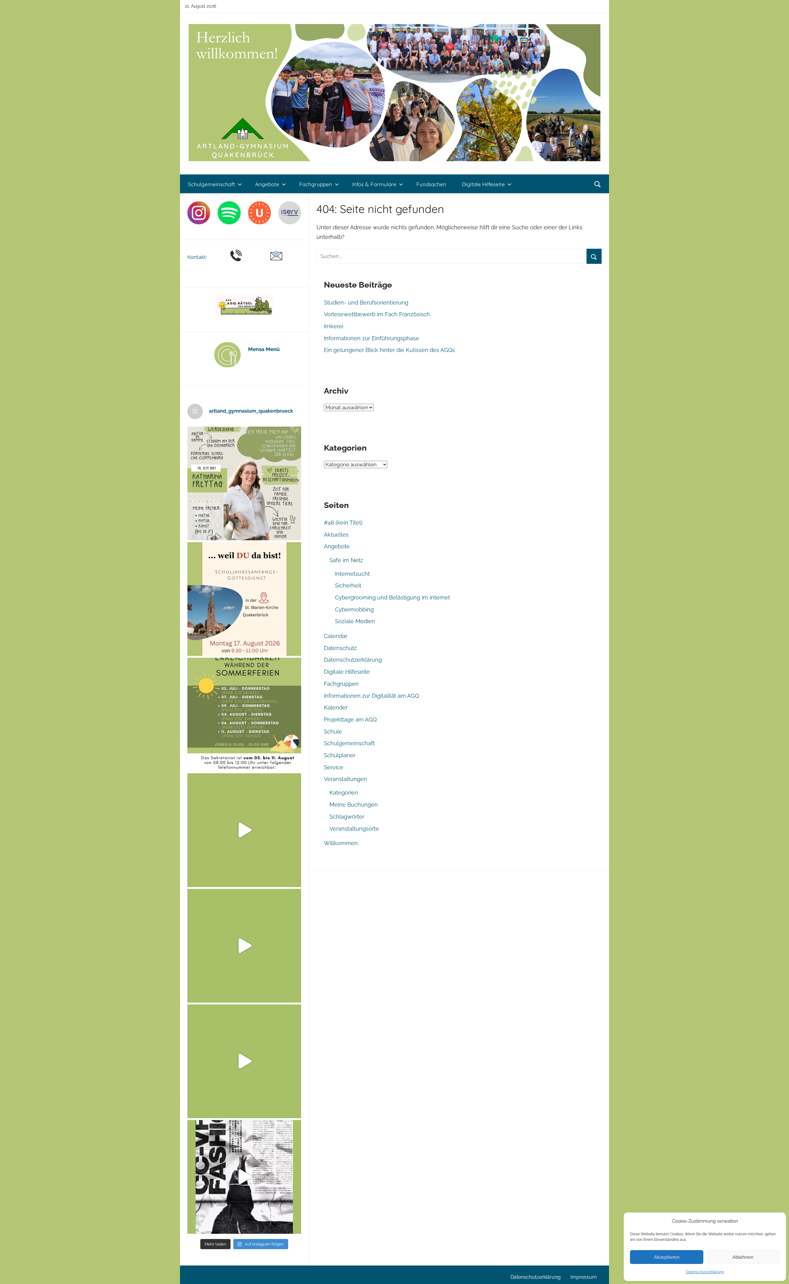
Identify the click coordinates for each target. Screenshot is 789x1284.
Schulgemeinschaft (211, 184)
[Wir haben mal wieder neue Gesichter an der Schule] (244, 483)
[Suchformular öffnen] (598, 184)
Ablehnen (743, 1257)
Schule (333, 731)
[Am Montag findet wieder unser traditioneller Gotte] (244, 599)
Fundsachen (431, 184)
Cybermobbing (354, 609)
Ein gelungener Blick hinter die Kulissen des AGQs (389, 350)
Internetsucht (352, 573)
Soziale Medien (355, 621)
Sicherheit (348, 585)
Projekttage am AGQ (350, 719)
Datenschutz (340, 648)
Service (333, 767)
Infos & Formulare (374, 184)
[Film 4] (244, 946)
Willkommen (341, 843)
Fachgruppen (315, 184)
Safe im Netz (346, 560)
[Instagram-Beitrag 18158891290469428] (244, 714)
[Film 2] (244, 1177)
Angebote (267, 184)
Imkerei (333, 326)
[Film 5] (244, 830)
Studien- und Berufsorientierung (366, 302)
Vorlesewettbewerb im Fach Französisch (377, 314)
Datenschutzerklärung (705, 1272)
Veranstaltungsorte (354, 828)
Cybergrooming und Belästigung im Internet (392, 597)
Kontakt (196, 257)
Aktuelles (336, 534)
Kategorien (343, 792)
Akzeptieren (667, 1257)
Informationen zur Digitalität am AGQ (371, 696)
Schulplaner (339, 755)
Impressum (583, 1277)
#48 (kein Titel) (343, 522)
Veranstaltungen (345, 779)
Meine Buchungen (353, 804)
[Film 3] (244, 1061)
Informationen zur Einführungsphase (371, 338)
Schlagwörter (346, 816)
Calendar (335, 636)
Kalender (336, 707)
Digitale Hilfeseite (483, 184)
